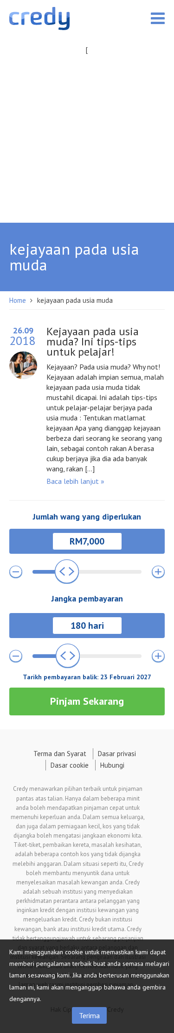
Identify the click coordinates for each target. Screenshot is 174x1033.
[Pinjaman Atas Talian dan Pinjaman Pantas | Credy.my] (39, 20)
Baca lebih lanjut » (75, 481)
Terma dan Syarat (59, 753)
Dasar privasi (117, 753)
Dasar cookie (70, 765)
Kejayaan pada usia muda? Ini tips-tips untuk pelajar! (92, 341)
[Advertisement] (87, 142)
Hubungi (112, 765)
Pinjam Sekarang (87, 701)
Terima (89, 1015)
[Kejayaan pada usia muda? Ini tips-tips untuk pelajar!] (23, 362)
